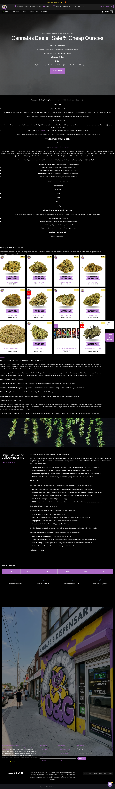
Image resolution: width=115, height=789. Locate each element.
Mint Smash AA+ (66, 315)
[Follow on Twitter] (19, 773)
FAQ (36, 12)
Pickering (60, 65)
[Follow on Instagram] (15, 773)
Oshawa (75, 65)
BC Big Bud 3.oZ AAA (39, 315)
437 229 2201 (42, 130)
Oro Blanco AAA (93, 315)
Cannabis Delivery (7, 748)
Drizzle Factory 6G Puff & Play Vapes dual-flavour (66, 349)
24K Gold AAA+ (12, 315)
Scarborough (52, 65)
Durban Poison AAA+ (66, 282)
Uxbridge (81, 65)
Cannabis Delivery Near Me (60, 147)
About (31, 12)
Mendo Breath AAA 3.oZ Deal (93, 348)
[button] (99, 12)
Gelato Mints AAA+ (12, 282)
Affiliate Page (16, 12)
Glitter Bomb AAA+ (93, 282)
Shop (6, 12)
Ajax (65, 65)
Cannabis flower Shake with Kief (12, 348)
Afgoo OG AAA (39, 348)
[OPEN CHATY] (110, 784)
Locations (43, 12)
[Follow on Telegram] (22, 773)
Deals (25, 12)
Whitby (70, 65)
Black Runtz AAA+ (39, 282)
